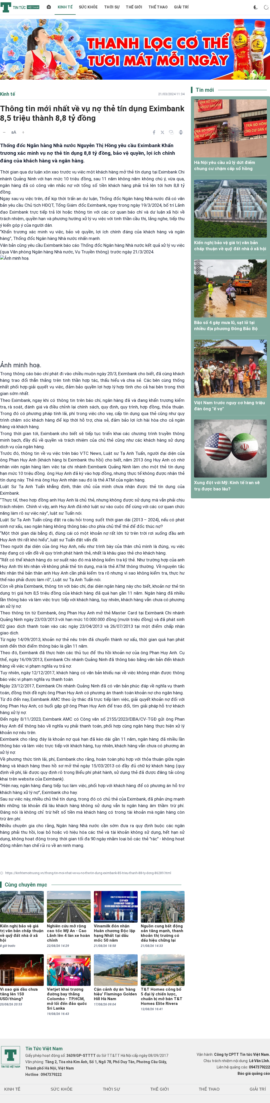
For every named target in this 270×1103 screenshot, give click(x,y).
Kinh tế (65, 7)
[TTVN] (10, 1057)
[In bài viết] (181, 132)
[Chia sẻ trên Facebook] (154, 132)
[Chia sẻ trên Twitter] (162, 132)
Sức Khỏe (88, 7)
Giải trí (181, 7)
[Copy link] (171, 132)
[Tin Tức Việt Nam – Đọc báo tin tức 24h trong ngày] (20, 7)
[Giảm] (4, 132)
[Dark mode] (255, 7)
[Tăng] (23, 132)
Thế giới (134, 7)
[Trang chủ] (49, 7)
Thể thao (158, 7)
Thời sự (111, 7)
